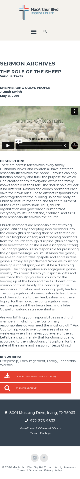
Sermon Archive (26, 388)
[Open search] (45, 31)
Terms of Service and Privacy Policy (39, 470)
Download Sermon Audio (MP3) (36, 376)
